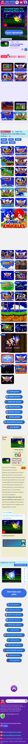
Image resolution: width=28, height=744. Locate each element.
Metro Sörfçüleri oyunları (14, 650)
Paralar (4, 139)
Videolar (22, 57)
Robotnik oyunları (14, 407)
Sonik (11, 139)
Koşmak (18, 139)
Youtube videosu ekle (20, 565)
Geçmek (12, 142)
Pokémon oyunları (14, 610)
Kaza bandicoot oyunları (14, 422)
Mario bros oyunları (14, 615)
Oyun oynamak (14, 32)
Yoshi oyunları (14, 640)
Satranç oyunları (14, 655)
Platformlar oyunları (14, 402)
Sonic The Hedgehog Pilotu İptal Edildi (12, 738)
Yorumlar (12, 57)
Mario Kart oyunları (14, 645)
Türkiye (5, 726)
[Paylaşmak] (25, 49)
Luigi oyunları (14, 630)
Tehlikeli (4, 142)
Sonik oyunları (14, 392)
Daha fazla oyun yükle (14, 593)
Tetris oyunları (14, 660)
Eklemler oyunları (14, 412)
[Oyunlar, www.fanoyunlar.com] (9, 2)
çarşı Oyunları (14, 427)
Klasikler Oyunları (14, 397)
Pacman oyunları (14, 417)
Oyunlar (4, 57)
